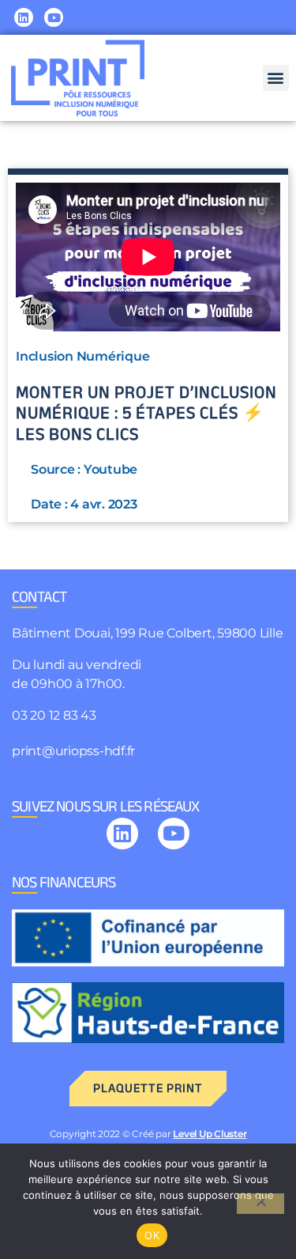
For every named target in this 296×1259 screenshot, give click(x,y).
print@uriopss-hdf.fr (73, 750)
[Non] (260, 1203)
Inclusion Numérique (82, 356)
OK (151, 1235)
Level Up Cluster (209, 1134)
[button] (276, 78)
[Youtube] (53, 17)
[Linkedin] (23, 17)
